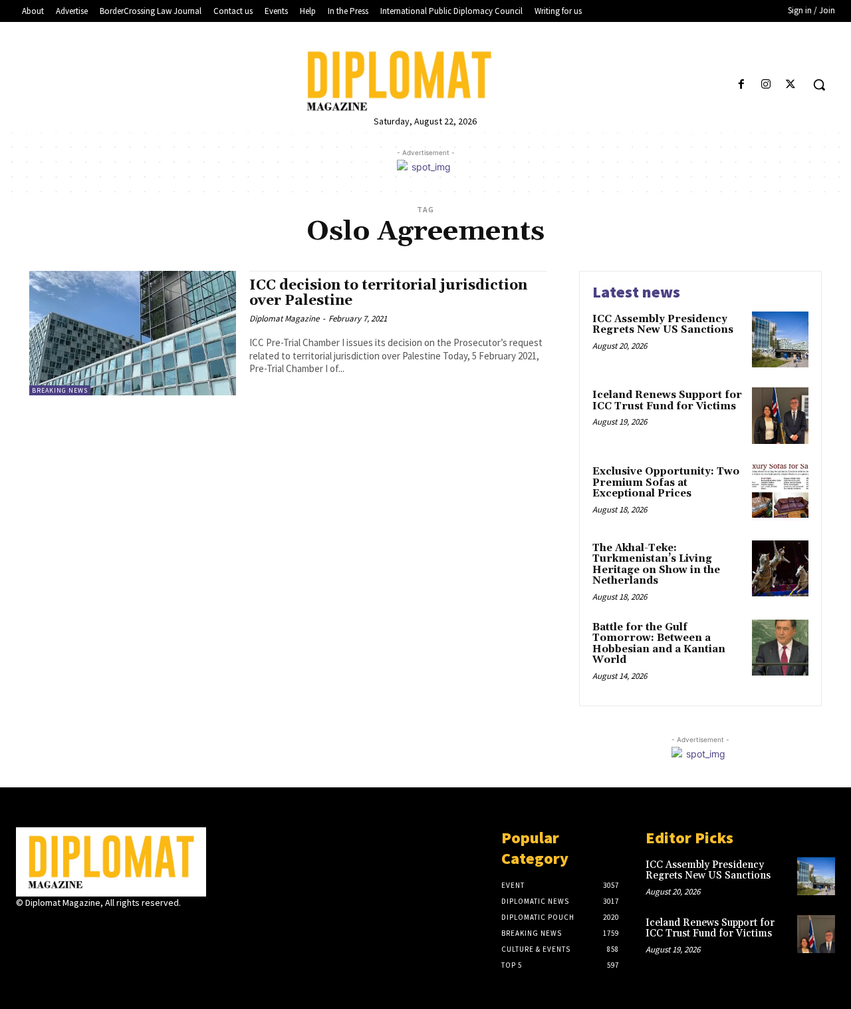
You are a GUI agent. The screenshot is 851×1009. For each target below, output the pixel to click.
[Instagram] (766, 85)
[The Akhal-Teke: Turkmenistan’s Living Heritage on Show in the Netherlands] (780, 568)
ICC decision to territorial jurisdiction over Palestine (388, 293)
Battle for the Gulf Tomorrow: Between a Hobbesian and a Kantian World (658, 644)
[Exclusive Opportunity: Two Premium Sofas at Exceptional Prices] (780, 492)
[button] (819, 85)
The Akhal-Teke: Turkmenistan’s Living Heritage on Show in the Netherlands (656, 565)
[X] (791, 85)
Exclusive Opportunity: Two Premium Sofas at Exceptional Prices (665, 482)
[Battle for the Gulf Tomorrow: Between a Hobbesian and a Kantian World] (780, 648)
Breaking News (60, 390)
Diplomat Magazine (284, 318)
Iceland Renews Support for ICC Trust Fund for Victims (667, 401)
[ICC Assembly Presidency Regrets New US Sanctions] (780, 339)
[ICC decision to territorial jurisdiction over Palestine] (132, 333)
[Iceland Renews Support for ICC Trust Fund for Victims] (780, 415)
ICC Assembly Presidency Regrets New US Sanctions (662, 325)
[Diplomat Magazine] (425, 81)
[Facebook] (741, 85)
